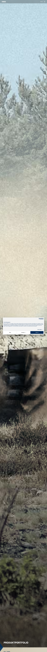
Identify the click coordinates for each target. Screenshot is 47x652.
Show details (39, 329)
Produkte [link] (8, 651)
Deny (10, 332)
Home (5, 651)
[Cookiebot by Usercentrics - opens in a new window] (39, 319)
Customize (23, 332)
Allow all (37, 332)
